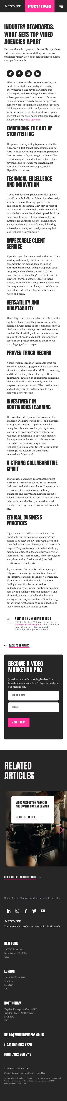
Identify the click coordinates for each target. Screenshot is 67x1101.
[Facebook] (25, 911)
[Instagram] (17, 911)
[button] (61, 830)
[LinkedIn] (8, 911)
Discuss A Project (39, 6)
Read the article (26, 817)
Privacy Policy (11, 1073)
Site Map (41, 1073)
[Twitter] (34, 911)
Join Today (19, 722)
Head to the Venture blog (20, 877)
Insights (15, 898)
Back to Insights (19, 645)
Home (7, 898)
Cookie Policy (27, 1073)
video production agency (28, 624)
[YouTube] (43, 911)
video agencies (32, 119)
